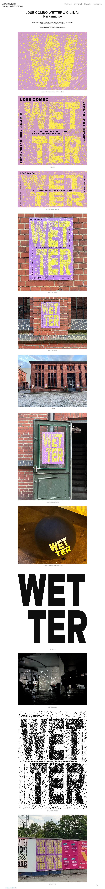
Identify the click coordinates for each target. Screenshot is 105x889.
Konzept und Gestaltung (12, 6)
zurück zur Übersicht (11, 887)
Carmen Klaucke (9, 4)
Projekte (68, 4)
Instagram (97, 4)
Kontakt (87, 4)
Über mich (78, 4)
